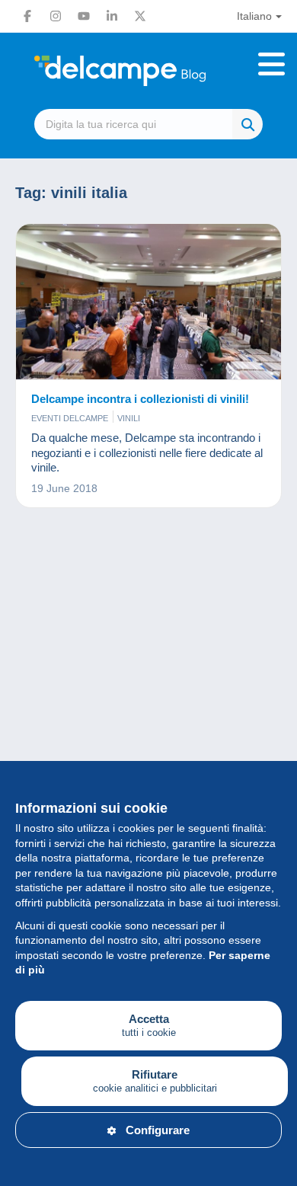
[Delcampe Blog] (148, 71)
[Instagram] (55, 16)
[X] (140, 16)
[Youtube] (84, 16)
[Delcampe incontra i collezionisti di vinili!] (148, 302)
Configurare (158, 1130)
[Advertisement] (148, 702)
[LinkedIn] (112, 16)
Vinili (128, 418)
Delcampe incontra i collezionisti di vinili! (140, 398)
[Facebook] (27, 16)
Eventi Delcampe (69, 418)
